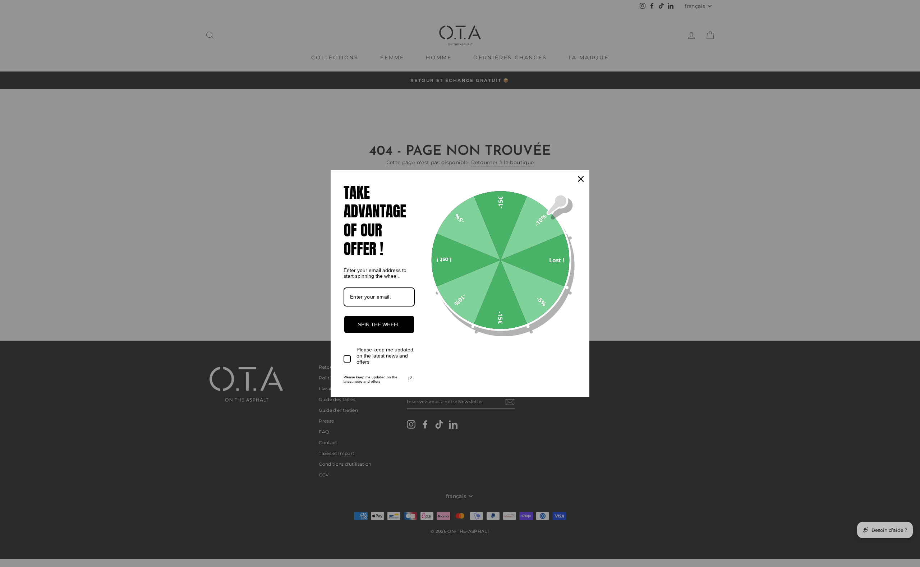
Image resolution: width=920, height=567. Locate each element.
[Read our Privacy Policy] (410, 378)
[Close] (580, 179)
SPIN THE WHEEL (379, 324)
